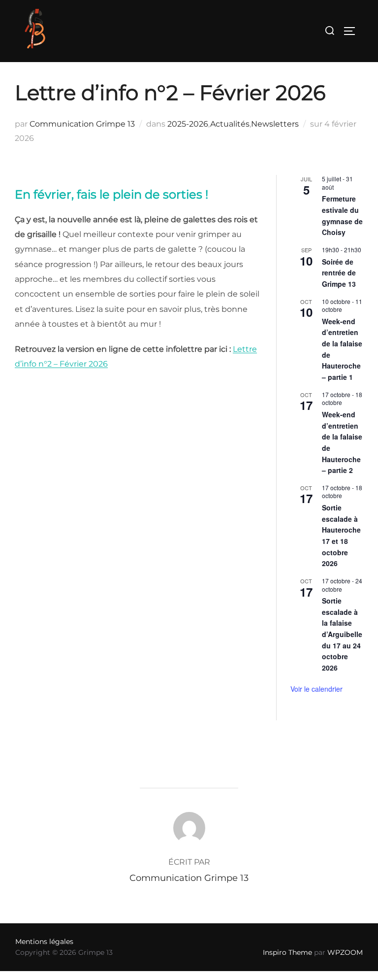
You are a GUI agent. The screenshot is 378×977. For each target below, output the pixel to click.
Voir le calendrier (316, 689)
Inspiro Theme (287, 952)
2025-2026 (187, 124)
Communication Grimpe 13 (82, 124)
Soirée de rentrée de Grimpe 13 (339, 273)
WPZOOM (345, 952)
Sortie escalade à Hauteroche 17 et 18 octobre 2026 (341, 535)
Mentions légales (44, 941)
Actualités (230, 124)
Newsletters (275, 124)
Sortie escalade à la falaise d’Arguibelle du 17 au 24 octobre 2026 (342, 634)
